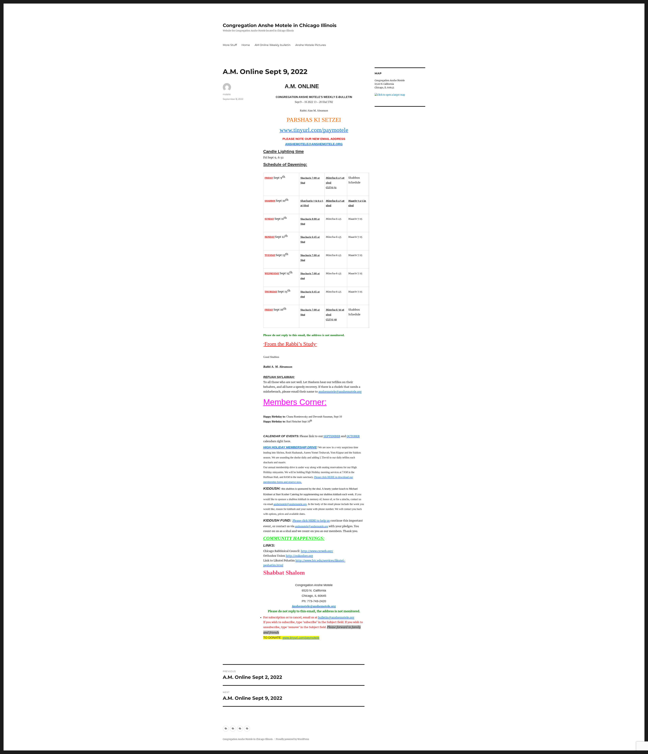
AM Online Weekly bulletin (273, 45)
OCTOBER (353, 436)
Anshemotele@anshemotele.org (314, 606)
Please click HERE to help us (311, 520)
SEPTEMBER (331, 436)
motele (227, 94)
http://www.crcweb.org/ (317, 551)
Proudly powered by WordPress (292, 739)
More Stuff (230, 45)
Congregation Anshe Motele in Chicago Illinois (279, 25)
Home (245, 45)
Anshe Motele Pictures (310, 45)
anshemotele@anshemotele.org (340, 391)
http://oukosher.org (299, 555)
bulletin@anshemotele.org (336, 617)
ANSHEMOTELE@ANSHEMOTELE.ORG (314, 144)
